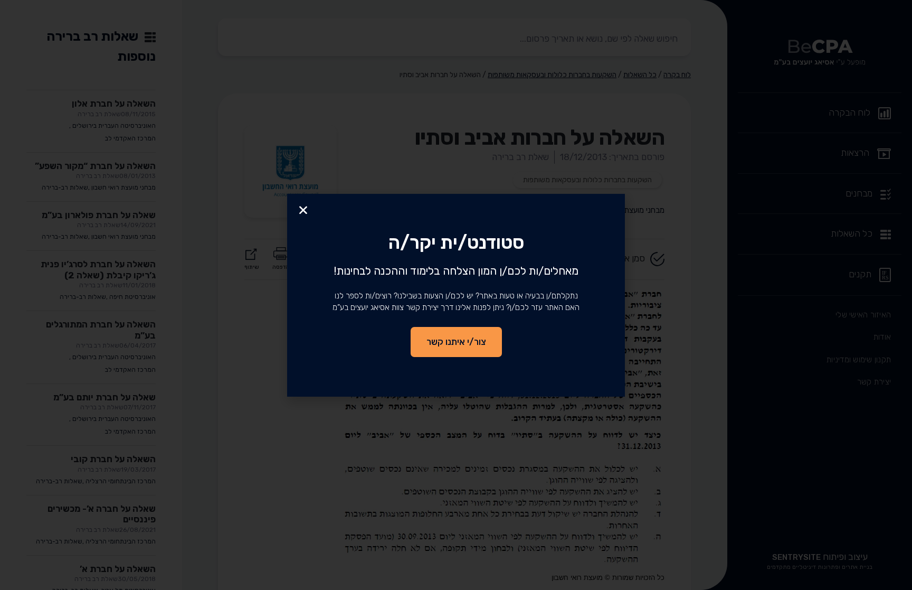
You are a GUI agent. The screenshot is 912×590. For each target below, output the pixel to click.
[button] (303, 210)
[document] (456, 295)
